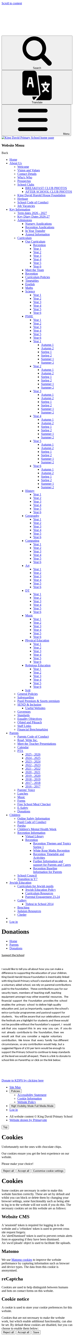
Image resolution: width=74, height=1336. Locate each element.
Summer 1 (47, 359)
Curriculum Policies (37, 277)
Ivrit (27, 690)
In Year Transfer (35, 230)
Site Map (15, 1087)
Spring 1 (46, 352)
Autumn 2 (47, 348)
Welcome (23, 166)
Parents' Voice (26, 790)
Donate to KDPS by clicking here (23, 1080)
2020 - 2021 (32, 772)
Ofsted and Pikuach (29, 722)
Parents (14, 733)
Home (13, 159)
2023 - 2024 (32, 761)
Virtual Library (34, 836)
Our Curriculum (35, 241)
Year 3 (37, 255)
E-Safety (22, 807)
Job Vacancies (26, 206)
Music (29, 615)
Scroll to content (12, 3)
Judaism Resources (29, 911)
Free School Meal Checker (34, 804)
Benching (23, 907)
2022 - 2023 (32, 765)
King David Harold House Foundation (41, 195)
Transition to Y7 (27, 879)
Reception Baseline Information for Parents (47, 870)
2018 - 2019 (32, 779)
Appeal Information (37, 234)
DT (27, 590)
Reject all (8, 1170)
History (30, 490)
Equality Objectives (29, 718)
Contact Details (27, 174)
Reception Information (31, 832)
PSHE (29, 316)
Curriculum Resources (39, 893)
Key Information (19, 209)
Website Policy (26, 1102)
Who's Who (24, 177)
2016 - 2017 (32, 786)
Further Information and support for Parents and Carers (52, 863)
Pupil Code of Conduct (31, 822)
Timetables (32, 280)
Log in (13, 921)
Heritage (22, 198)
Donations (23, 811)
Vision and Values (28, 170)
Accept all (23, 1170)
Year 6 (37, 266)
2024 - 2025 (32, 758)
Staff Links (24, 726)
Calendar (23, 747)
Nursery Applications (38, 223)
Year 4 (37, 259)
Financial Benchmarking (32, 729)
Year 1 (37, 248)
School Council (27, 875)
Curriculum (24, 238)
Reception (39, 245)
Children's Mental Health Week (36, 829)
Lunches (22, 793)
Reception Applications (39, 227)
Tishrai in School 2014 (39, 904)
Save (36, 1332)
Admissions (24, 220)
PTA (20, 750)
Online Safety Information (33, 818)
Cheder (21, 914)
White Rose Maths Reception (51, 850)
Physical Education (37, 640)
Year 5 (37, 263)
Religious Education (38, 665)
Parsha (21, 825)
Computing (32, 540)
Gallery (22, 900)
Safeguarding (25, 697)
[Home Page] (28, 137)
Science (30, 291)
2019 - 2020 (32, 775)
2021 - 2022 (32, 768)
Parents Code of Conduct (33, 736)
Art (27, 565)
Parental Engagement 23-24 (42, 897)
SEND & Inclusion (29, 704)
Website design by (28, 1120)
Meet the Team (34, 270)
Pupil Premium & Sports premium (38, 701)
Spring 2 (46, 355)
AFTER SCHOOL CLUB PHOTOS (48, 191)
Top (5, 1127)
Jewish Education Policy (40, 889)
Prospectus (24, 181)
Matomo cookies (21, 1259)
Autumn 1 (47, 344)
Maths (29, 287)
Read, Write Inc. (27, 740)
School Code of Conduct (32, 202)
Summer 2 (47, 362)
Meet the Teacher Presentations (36, 743)
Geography (32, 515)
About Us (15, 163)
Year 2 (37, 252)
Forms (21, 800)
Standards (23, 715)
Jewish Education (20, 882)
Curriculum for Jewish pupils (35, 886)
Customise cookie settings (48, 1170)
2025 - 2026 (32, 754)
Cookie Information (29, 1098)
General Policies (27, 694)
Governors (24, 711)
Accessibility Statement (31, 1095)
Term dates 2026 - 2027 (32, 213)
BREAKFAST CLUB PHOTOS (46, 188)
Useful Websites (35, 708)
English (30, 284)
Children (14, 815)
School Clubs (25, 184)
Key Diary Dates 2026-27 (33, 216)
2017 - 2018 (32, 783)
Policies (15, 1091)
